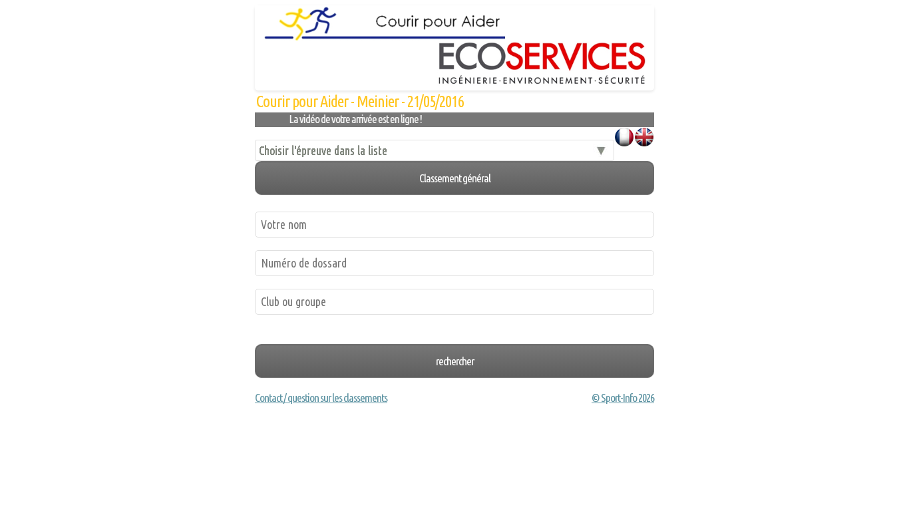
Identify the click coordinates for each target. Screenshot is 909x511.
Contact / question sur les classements (321, 397)
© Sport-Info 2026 (623, 397)
